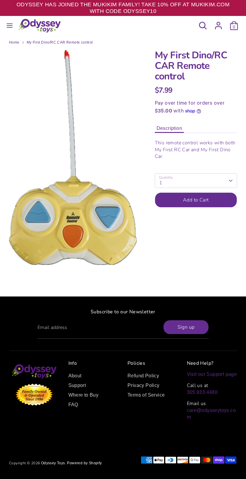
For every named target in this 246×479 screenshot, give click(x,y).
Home (14, 42)
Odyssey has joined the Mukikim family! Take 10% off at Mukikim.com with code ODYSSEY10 (123, 8)
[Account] (218, 22)
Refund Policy (143, 375)
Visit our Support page (212, 374)
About (75, 375)
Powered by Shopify (84, 463)
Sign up (186, 327)
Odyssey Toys (53, 463)
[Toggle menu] (10, 26)
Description (169, 128)
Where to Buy (83, 395)
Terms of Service (146, 395)
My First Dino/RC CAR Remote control (60, 42)
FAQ (73, 404)
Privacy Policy (144, 385)
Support (77, 385)
